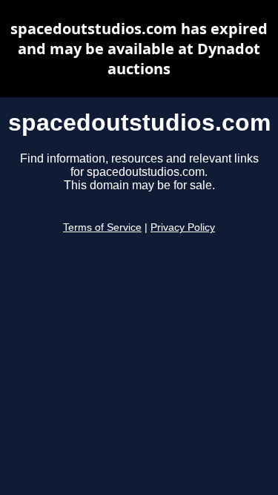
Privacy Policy (182, 227)
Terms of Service (102, 227)
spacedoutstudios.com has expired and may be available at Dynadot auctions (139, 49)
